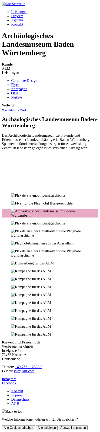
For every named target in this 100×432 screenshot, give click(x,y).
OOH (15, 93)
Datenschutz (20, 399)
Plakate (16, 97)
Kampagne (19, 89)
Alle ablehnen (47, 427)
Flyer (15, 85)
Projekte (17, 16)
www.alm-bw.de (14, 109)
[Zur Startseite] (13, 4)
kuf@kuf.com (24, 371)
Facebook (9, 383)
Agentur (17, 20)
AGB (15, 404)
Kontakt (17, 24)
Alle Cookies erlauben (18, 427)
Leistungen (19, 12)
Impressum (19, 395)
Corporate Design (24, 80)
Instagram (9, 379)
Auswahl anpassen (73, 427)
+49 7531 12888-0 (28, 367)
